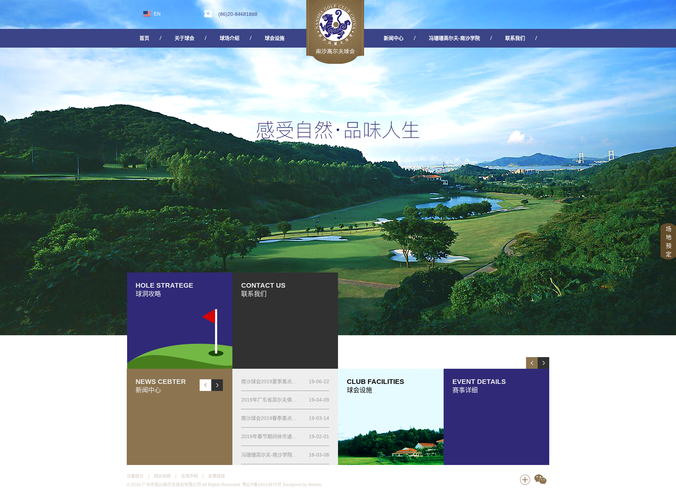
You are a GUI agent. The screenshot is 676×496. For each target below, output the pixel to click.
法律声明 (189, 476)
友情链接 (216, 476)
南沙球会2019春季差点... (268, 418)
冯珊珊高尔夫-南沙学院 (454, 38)
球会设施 (274, 38)
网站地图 (162, 476)
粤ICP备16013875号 (262, 484)
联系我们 (515, 38)
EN (157, 14)
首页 (144, 38)
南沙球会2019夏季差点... (268, 381)
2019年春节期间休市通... (268, 436)
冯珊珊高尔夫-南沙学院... (268, 455)
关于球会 (184, 38)
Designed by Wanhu (302, 484)
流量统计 (135, 476)
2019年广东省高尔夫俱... (268, 400)
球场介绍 (229, 38)
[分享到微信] (540, 479)
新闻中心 (393, 38)
